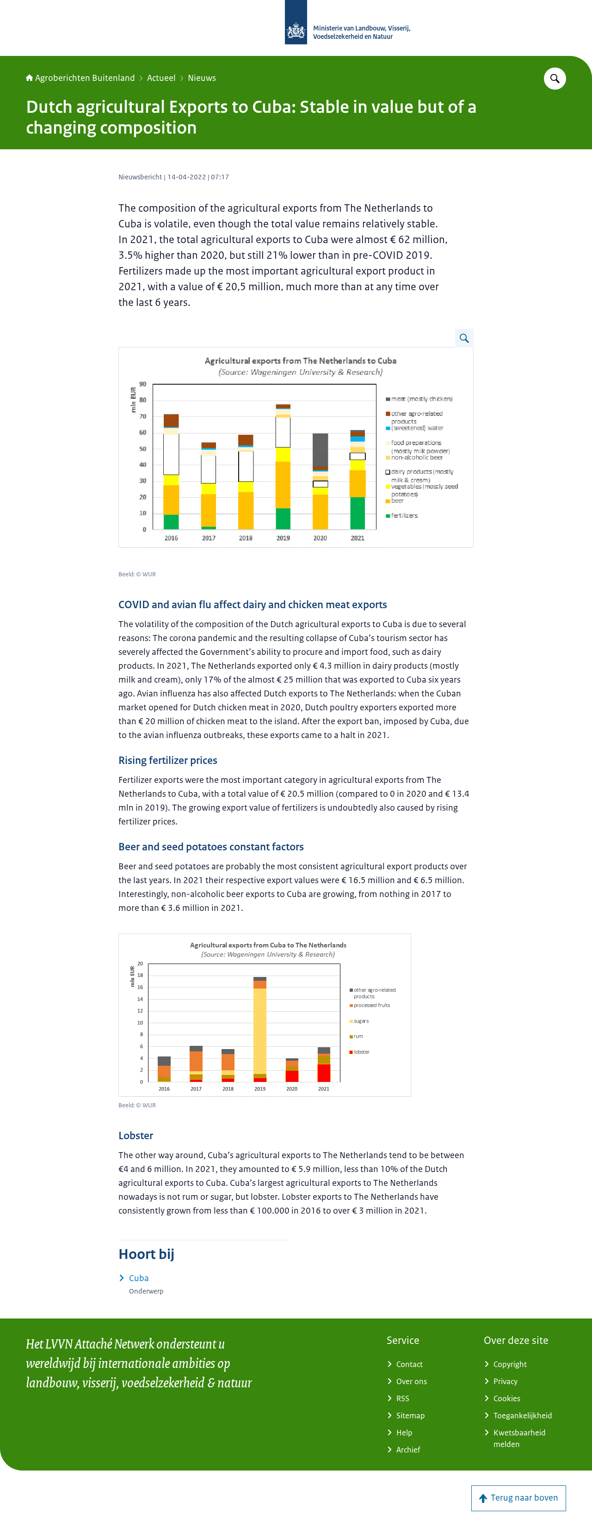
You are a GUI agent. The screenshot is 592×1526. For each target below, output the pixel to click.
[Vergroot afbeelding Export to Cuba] (464, 338)
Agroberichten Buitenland (85, 78)
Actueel (161, 78)
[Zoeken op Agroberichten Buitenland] (555, 78)
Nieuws (202, 78)
